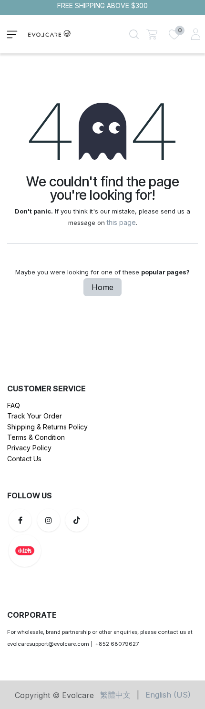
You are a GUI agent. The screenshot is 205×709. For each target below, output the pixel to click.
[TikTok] (76, 520)
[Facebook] (20, 520)
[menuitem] (115, 694)
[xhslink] (73, 550)
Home (102, 287)
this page (121, 222)
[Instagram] (48, 520)
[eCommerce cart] (151, 34)
